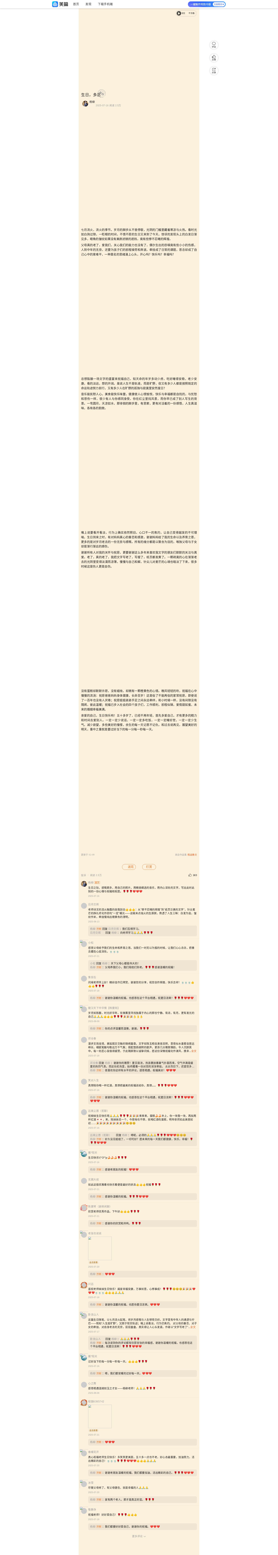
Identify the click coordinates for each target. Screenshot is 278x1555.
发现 (88, 4)
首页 (76, 4)
